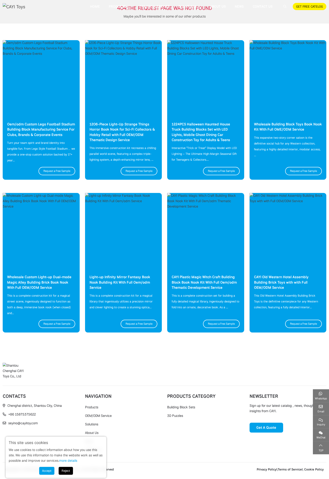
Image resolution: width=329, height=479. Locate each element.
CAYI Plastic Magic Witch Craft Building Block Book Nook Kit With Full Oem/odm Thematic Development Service (204, 282)
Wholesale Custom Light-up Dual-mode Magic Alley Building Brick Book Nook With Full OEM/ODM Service (39, 282)
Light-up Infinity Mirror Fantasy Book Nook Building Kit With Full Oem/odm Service (120, 282)
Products (117, 6)
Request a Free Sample (56, 171)
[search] (284, 6)
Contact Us (263, 6)
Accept (46, 471)
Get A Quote (266, 427)
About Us (218, 6)
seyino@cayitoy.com (23, 423)
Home (95, 6)
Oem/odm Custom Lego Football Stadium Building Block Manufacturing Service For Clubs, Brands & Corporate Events (41, 129)
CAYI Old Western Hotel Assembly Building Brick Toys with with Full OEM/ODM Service (281, 282)
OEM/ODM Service (154, 6)
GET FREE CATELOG (309, 6)
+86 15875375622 (22, 414)
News (239, 6)
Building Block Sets (181, 407)
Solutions (188, 6)
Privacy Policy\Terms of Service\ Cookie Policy (290, 469)
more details (68, 460)
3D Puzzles (175, 415)
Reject (66, 471)
